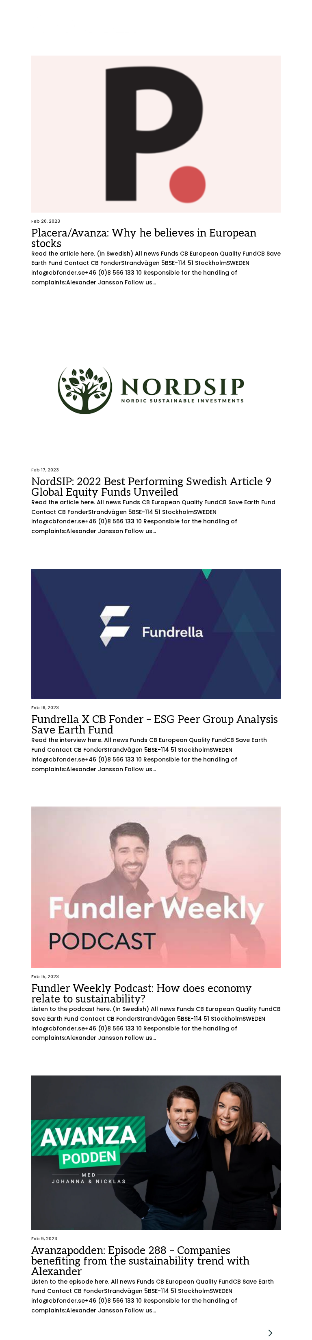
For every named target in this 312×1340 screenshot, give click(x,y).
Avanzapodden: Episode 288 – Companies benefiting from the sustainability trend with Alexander (140, 1261)
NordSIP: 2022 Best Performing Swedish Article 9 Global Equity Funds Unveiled (151, 487)
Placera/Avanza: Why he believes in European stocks (143, 238)
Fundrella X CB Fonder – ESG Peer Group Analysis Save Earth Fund (154, 725)
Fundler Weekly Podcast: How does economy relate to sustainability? (141, 994)
